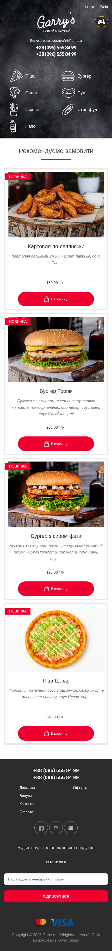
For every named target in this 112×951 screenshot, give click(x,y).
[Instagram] (56, 827)
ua (86, 6)
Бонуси (26, 795)
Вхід (104, 6)
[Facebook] (41, 827)
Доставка (27, 787)
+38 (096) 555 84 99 (56, 54)
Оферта (26, 811)
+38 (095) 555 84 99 (56, 47)
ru (92, 6)
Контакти (27, 803)
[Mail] (71, 827)
